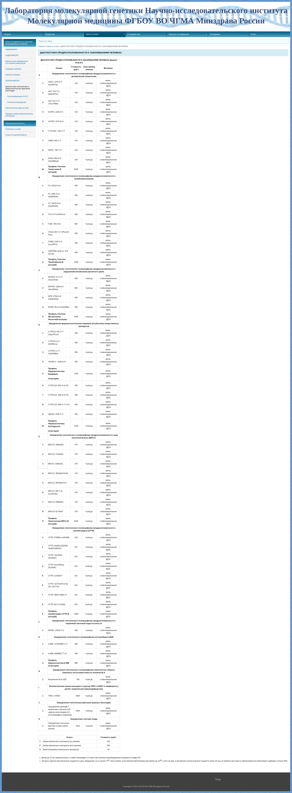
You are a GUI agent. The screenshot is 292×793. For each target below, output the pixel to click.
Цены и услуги (53, 46)
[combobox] (163, 41)
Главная (41, 46)
